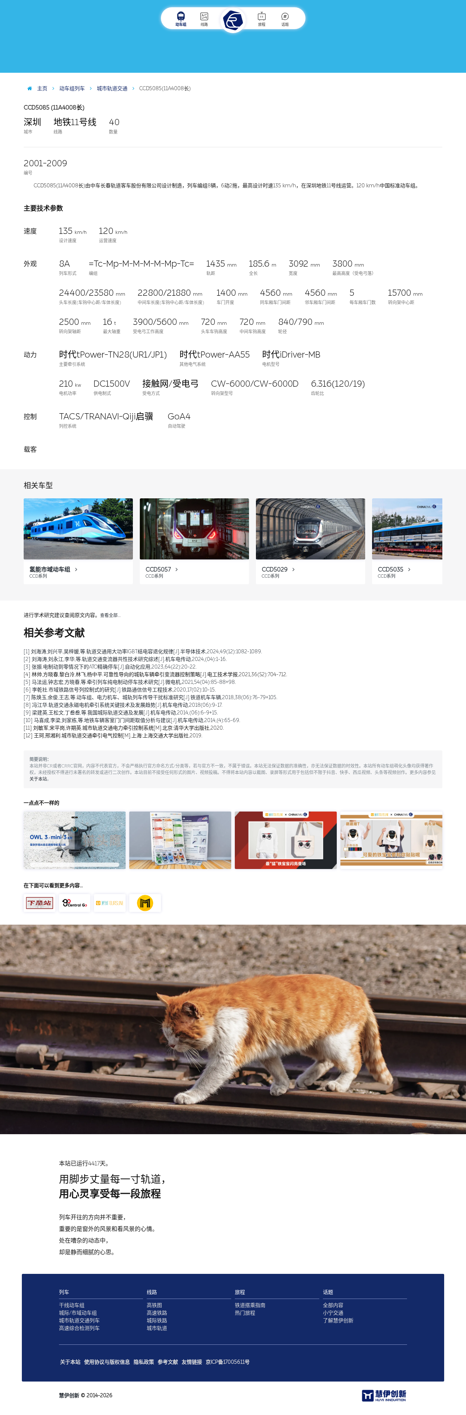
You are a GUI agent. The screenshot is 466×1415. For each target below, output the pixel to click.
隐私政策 (144, 1362)
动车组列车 (71, 88)
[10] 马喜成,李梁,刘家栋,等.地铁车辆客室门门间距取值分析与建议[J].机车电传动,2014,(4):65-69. (132, 720)
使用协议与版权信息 (107, 1362)
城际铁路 (157, 1321)
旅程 (261, 25)
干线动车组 (71, 1305)
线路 (204, 25)
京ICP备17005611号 (228, 1362)
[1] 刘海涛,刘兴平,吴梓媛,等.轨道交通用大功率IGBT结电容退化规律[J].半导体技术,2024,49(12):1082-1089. (143, 652)
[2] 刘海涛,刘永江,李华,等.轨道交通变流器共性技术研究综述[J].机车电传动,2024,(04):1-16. (125, 659)
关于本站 (38, 779)
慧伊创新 (69, 1395)
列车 (64, 1292)
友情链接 (192, 1362)
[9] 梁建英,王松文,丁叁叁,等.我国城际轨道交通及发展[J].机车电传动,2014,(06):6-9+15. (121, 713)
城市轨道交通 (111, 88)
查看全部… (110, 615)
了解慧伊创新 (338, 1321)
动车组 (180, 25)
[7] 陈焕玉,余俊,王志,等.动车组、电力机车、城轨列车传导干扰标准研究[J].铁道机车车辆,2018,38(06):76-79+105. (150, 697)
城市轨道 (157, 1328)
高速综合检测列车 (79, 1328)
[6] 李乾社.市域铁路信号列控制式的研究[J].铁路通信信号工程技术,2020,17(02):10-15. (120, 690)
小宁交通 (333, 1313)
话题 (285, 25)
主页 (41, 88)
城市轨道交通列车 (79, 1321)
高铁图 (154, 1305)
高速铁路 (157, 1313)
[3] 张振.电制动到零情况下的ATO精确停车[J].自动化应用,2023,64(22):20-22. (110, 667)
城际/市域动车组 (78, 1313)
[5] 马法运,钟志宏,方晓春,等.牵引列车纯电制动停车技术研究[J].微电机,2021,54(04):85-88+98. (130, 682)
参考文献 (168, 1362)
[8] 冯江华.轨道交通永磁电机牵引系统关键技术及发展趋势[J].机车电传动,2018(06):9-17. (123, 705)
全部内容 (333, 1305)
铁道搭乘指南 (250, 1305)
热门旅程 (245, 1313)
